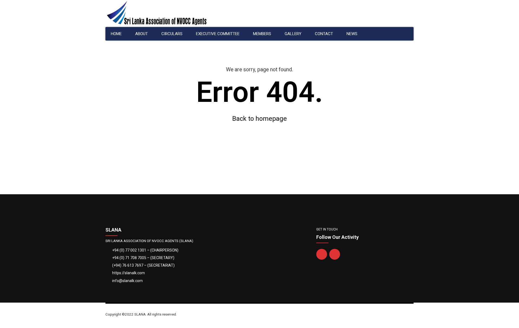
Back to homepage (259, 118)
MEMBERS (262, 33)
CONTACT (324, 33)
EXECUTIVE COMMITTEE (217, 33)
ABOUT (141, 33)
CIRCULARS (171, 33)
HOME (116, 33)
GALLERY (293, 33)
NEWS (352, 33)
